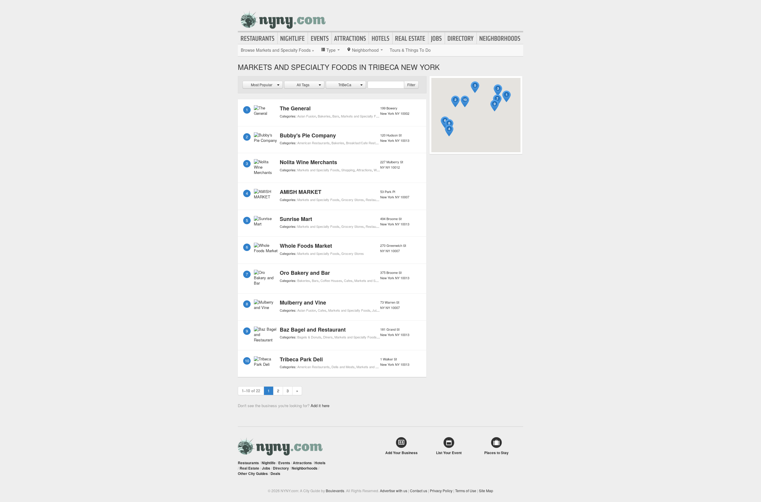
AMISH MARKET (300, 192)
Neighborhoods (500, 38)
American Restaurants (313, 142)
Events (319, 38)
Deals (275, 473)
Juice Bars (380, 310)
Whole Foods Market (306, 246)
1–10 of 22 (251, 390)
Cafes (348, 280)
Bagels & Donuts (309, 337)
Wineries (380, 169)
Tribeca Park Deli (301, 359)
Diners (328, 337)
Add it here (320, 405)
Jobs (436, 38)
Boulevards (335, 490)
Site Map (486, 490)
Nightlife (293, 38)
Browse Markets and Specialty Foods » (277, 50)
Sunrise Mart (296, 219)
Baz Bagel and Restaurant (313, 329)
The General (295, 108)
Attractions (350, 38)
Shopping (348, 169)
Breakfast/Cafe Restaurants (366, 142)
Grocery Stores (352, 199)
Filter (411, 84)
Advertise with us (393, 490)
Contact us (418, 490)
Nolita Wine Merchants (308, 162)
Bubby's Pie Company (308, 135)
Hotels (380, 38)
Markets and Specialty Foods (362, 116)
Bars (335, 116)
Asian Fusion (306, 116)
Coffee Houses (331, 280)
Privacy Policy (441, 490)
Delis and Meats (343, 366)
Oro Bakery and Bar (305, 273)
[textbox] (385, 85)
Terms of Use (465, 490)
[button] (506, 96)
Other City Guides (253, 473)
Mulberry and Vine (303, 302)
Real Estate (410, 38)
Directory (461, 38)
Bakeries (324, 116)
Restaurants (257, 38)
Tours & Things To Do (410, 50)
